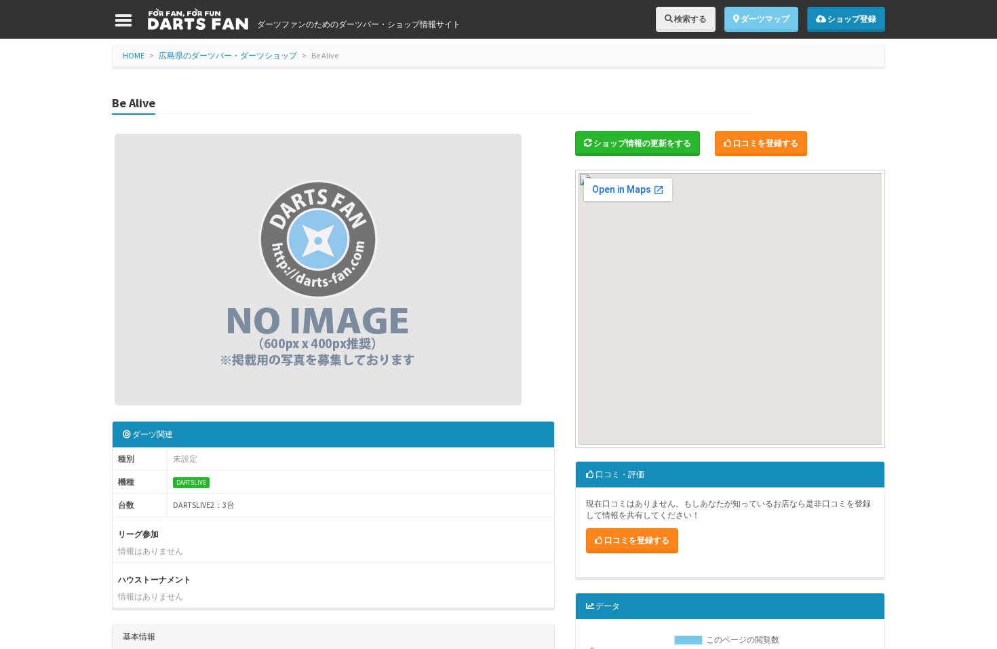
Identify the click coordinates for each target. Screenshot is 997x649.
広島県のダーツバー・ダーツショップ (228, 55)
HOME (133, 55)
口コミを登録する (765, 143)
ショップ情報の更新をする (641, 143)
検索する (690, 19)
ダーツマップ (764, 19)
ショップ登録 (851, 19)
